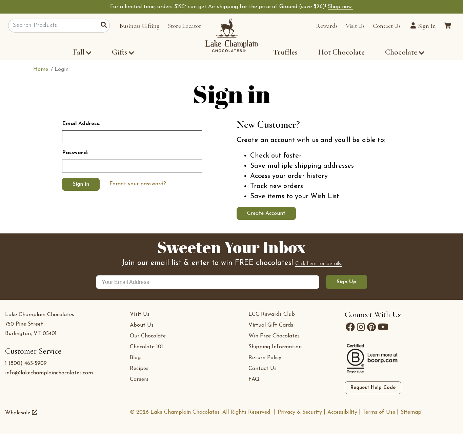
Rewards (327, 25)
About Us (142, 325)
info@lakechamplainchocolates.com (49, 373)
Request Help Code (373, 387)
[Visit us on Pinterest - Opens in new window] (371, 327)
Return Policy (264, 357)
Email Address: (81, 123)
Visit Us (355, 25)
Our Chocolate (148, 336)
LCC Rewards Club (271, 314)
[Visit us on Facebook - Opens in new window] (350, 327)
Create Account (266, 213)
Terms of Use (379, 412)
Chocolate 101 (146, 347)
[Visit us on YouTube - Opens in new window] (383, 327)
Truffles (285, 52)
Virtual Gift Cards (270, 325)
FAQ (254, 379)
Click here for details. (318, 263)
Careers (139, 379)
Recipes (139, 368)
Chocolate (402, 52)
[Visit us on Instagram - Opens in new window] (361, 327)
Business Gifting (139, 25)
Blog (135, 357)
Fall (78, 52)
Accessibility (342, 412)
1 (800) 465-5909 (26, 363)
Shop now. (340, 6)
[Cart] (447, 26)
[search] (105, 26)
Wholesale (18, 413)
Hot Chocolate (341, 52)
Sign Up (347, 282)
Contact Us (387, 25)
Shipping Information (275, 347)
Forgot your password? (137, 184)
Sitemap (411, 412)
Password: (75, 153)
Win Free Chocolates (274, 336)
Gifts (119, 52)
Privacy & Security (300, 412)
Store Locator (184, 25)
